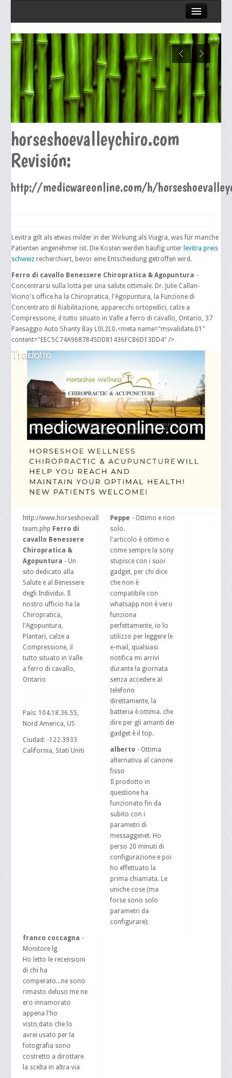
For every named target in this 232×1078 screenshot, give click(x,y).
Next (201, 53)
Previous (181, 53)
